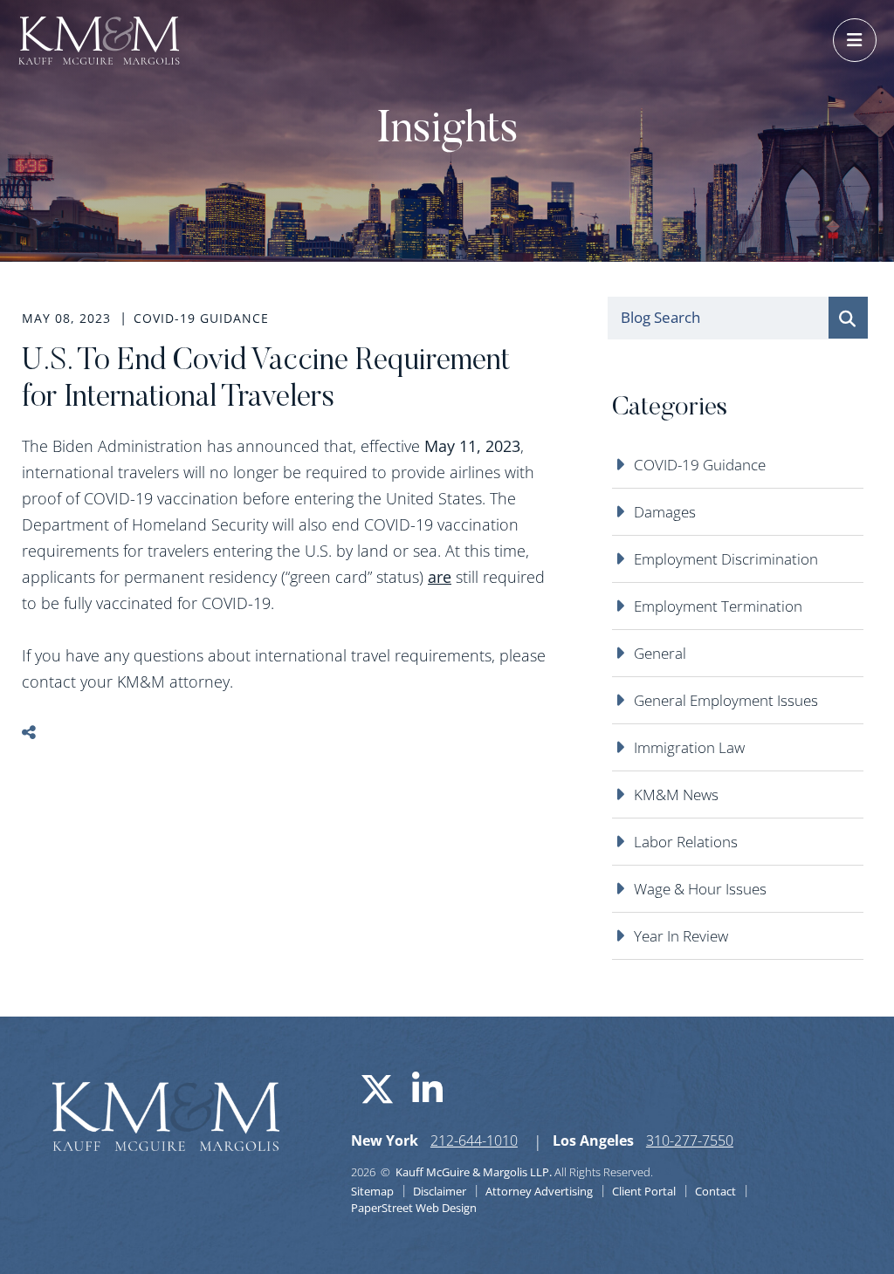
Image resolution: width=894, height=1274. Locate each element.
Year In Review (681, 936)
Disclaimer (439, 1191)
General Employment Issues (726, 700)
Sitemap (372, 1191)
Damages (665, 512)
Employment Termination (718, 606)
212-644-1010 (474, 1140)
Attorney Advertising (539, 1191)
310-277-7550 (689, 1140)
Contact (715, 1191)
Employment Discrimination (726, 559)
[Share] (41, 732)
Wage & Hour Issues (700, 889)
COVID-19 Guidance (700, 465)
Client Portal (644, 1191)
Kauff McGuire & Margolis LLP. (473, 1172)
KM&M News (676, 794)
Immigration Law (689, 747)
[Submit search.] (848, 318)
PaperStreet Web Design (414, 1208)
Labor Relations (686, 842)
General (660, 653)
